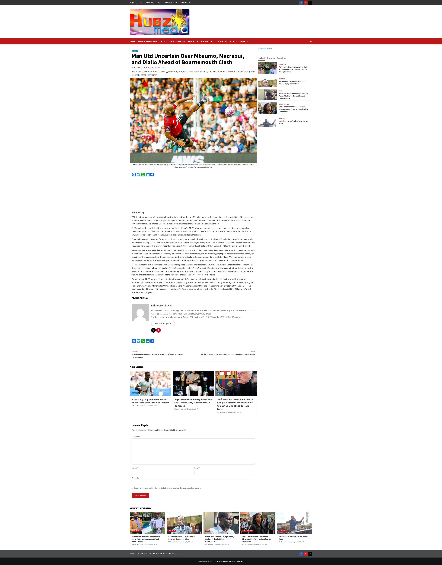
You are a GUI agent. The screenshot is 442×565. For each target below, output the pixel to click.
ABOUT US (150, 3)
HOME (132, 41)
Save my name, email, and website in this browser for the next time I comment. (167, 488)
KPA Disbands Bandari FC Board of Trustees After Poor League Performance (157, 354)
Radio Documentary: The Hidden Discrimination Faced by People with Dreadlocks (293, 109)
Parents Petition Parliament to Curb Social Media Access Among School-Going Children (293, 69)
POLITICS (282, 79)
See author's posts (163, 323)
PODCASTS (193, 41)
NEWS (164, 41)
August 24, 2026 (149, 544)
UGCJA (160, 3)
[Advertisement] (193, 195)
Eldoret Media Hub (139, 68)
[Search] (310, 41)
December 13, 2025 (154, 68)
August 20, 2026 (235, 412)
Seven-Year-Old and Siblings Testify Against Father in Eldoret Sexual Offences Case (293, 95)
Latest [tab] (261, 58)
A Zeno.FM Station (265, 48)
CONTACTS (185, 3)
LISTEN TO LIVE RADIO (148, 41)
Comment (136, 436)
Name (135, 468)
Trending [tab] (281, 58)
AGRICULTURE (207, 41)
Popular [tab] (271, 58)
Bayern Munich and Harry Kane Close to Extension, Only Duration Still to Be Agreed (193, 402)
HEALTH (233, 41)
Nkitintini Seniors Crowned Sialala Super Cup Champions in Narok (228, 352)
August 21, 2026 (192, 409)
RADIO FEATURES (177, 41)
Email (197, 468)
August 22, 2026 (149, 406)
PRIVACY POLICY (172, 3)
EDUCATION (222, 41)
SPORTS (244, 41)
